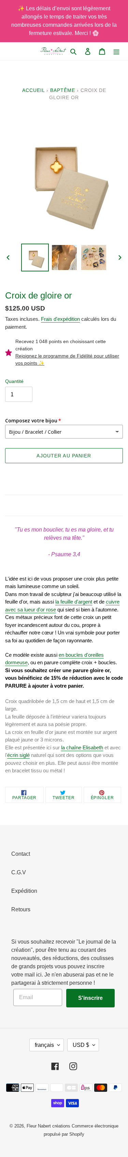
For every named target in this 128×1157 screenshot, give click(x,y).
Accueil (33, 90)
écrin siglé (18, 755)
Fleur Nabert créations (48, 1126)
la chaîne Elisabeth (82, 747)
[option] (35, 257)
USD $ (81, 1045)
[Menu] (116, 51)
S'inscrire (90, 998)
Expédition (24, 891)
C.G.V (18, 872)
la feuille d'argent (73, 602)
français (44, 1045)
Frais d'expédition (60, 319)
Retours (20, 909)
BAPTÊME (62, 90)
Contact (20, 854)
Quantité (14, 381)
